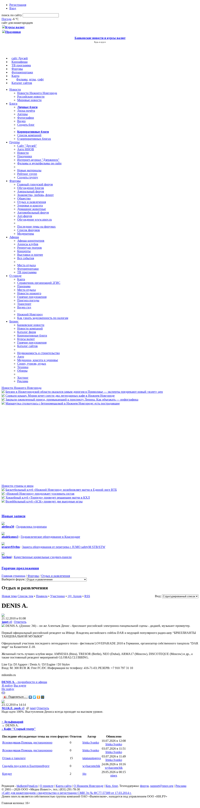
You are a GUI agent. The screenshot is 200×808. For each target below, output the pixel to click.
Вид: (158, 596)
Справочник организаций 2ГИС (38, 282)
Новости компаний (30, 328)
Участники (57, 596)
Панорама (23, 286)
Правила (41, 596)
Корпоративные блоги (32, 335)
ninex (113, 775)
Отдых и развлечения (31, 202)
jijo (84, 773)
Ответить (20, 622)
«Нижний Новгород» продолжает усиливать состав (39, 493)
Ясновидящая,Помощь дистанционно (27, 742)
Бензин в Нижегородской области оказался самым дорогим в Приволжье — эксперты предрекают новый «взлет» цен (84, 391)
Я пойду (7, 685)
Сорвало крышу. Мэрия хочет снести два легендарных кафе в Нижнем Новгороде (60, 395)
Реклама (22, 381)
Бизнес (14, 321)
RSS (87, 596)
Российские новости (31, 96)
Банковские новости (30, 325)
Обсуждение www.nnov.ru (34, 219)
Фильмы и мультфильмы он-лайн (39, 163)
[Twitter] (34, 697)
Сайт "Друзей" (27, 145)
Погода (6, 19)
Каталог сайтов (22, 83)
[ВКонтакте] (30, 697)
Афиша (14, 237)
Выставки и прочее (30, 254)
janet (33, 708)
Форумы (17, 68)
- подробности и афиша (24, 682)
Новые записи (13, 516)
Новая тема (9, 596)
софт (41, 79)
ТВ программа (21, 65)
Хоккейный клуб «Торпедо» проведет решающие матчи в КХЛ (47, 497)
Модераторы (25, 233)
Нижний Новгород (30, 314)
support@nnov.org (161, 786)
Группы (14, 142)
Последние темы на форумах (36, 226)
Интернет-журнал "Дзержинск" (38, 159)
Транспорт (24, 304)
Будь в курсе (100, 42)
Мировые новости (29, 100)
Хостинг (23, 377)
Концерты (24, 251)
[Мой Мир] (43, 697)
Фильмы (22, 79)
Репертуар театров (29, 247)
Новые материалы (29, 170)
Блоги (13, 103)
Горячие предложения (31, 296)
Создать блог (26, 124)
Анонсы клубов (27, 244)
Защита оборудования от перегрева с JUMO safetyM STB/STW (63, 547)
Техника (22, 367)
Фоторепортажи (22, 72)
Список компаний (29, 135)
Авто (20, 356)
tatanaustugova (91, 758)
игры (32, 79)
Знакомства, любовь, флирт (35, 195)
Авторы (22, 114)
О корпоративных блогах (34, 138)
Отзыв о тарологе (14, 758)
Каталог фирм (26, 332)
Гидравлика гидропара (31, 526)
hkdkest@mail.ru (27, 786)
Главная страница (13, 575)
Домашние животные (31, 209)
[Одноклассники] (39, 697)
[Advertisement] (25, 444)
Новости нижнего (29, 293)
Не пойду (8, 689)
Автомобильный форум (33, 212)
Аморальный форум (30, 191)
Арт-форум (24, 216)
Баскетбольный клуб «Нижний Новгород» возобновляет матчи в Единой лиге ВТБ (61, 489)
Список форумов (28, 230)
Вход (12, 8)
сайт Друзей (20, 58)
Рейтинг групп (27, 173)
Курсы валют (26, 339)
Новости (15, 89)
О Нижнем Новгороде (88, 786)
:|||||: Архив (75, 596)
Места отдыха (26, 265)
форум (144, 786)
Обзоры (22, 370)
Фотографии (25, 117)
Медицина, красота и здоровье (37, 360)
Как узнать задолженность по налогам (42, 318)
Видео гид (24, 307)
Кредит (7, 773)
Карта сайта (63, 786)
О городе (15, 275)
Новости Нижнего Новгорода (37, 93)
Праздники (24, 156)
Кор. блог (111, 786)
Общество (24, 198)
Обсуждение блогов (30, 188)
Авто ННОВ (25, 149)
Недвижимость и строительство (38, 353)
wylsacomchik (91, 766)
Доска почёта (26, 110)
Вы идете (20, 685)
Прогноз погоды (28, 300)
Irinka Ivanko (90, 742)
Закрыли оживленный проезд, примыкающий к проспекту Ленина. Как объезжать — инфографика (71, 399)
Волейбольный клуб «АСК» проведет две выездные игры (44, 501)
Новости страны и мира (17, 485)
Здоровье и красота (30, 205)
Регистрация (17, 4)
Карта (15, 76)
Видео (21, 121)
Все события (25, 258)
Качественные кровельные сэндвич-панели (43, 557)
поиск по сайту (12, 15)
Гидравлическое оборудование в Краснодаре (50, 536)
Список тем (25, 596)
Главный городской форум (35, 184)
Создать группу (27, 177)
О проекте (47, 786)
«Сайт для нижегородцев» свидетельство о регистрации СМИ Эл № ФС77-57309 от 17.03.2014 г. (66, 793)
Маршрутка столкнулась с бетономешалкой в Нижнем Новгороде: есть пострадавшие (62, 403)
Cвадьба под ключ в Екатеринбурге (25, 766)
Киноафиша (20, 61)
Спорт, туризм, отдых (31, 363)
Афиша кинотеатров (30, 240)
